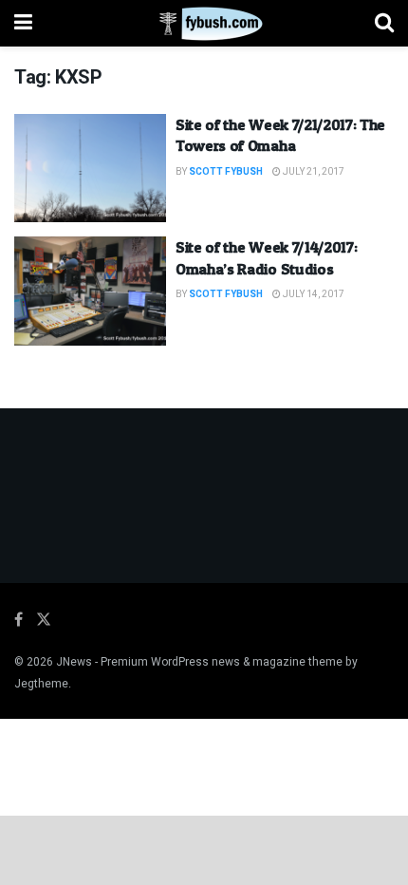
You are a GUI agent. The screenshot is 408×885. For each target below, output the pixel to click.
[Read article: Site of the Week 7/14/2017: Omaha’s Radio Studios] (90, 290)
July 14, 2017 (312, 294)
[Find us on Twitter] (43, 620)
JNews (74, 661)
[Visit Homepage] (203, 24)
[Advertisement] (204, 849)
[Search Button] (384, 23)
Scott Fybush (226, 172)
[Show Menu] (23, 23)
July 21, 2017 (312, 172)
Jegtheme (41, 683)
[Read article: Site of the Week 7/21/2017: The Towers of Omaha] (90, 168)
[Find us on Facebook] (18, 620)
